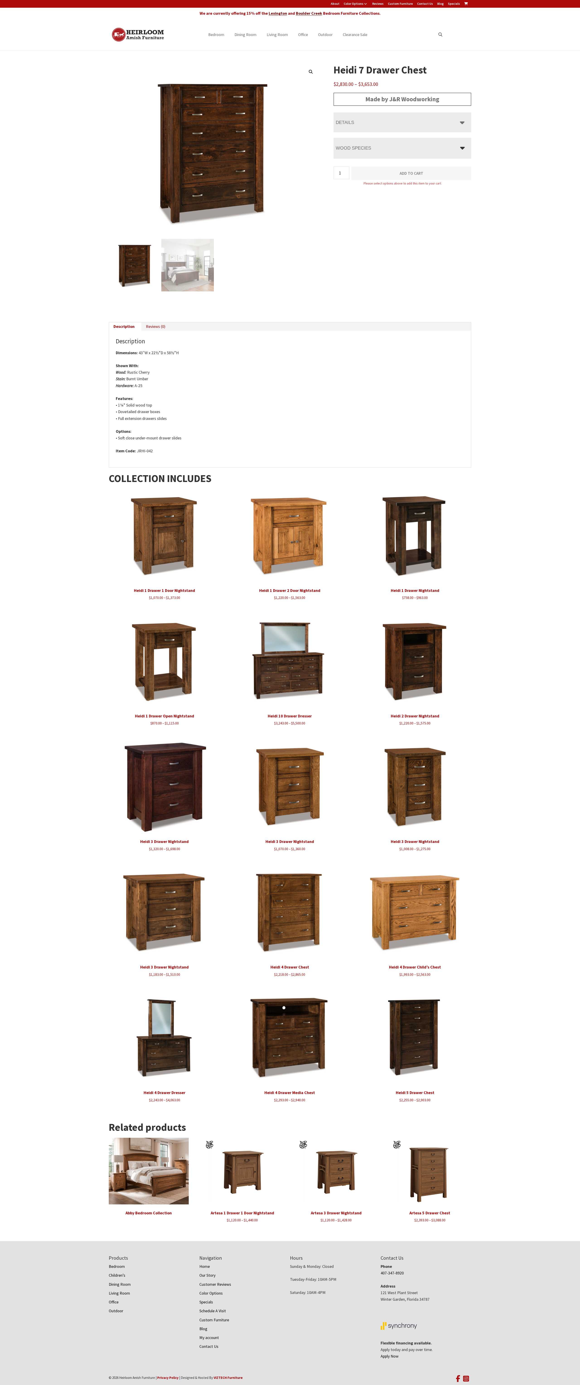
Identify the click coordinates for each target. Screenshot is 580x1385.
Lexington (278, 13)
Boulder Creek (309, 13)
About (335, 4)
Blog (440, 4)
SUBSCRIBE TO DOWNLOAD (335, 720)
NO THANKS (335, 738)
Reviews (378, 4)
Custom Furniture (400, 4)
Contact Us (425, 4)
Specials (454, 4)
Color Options (353, 4)
